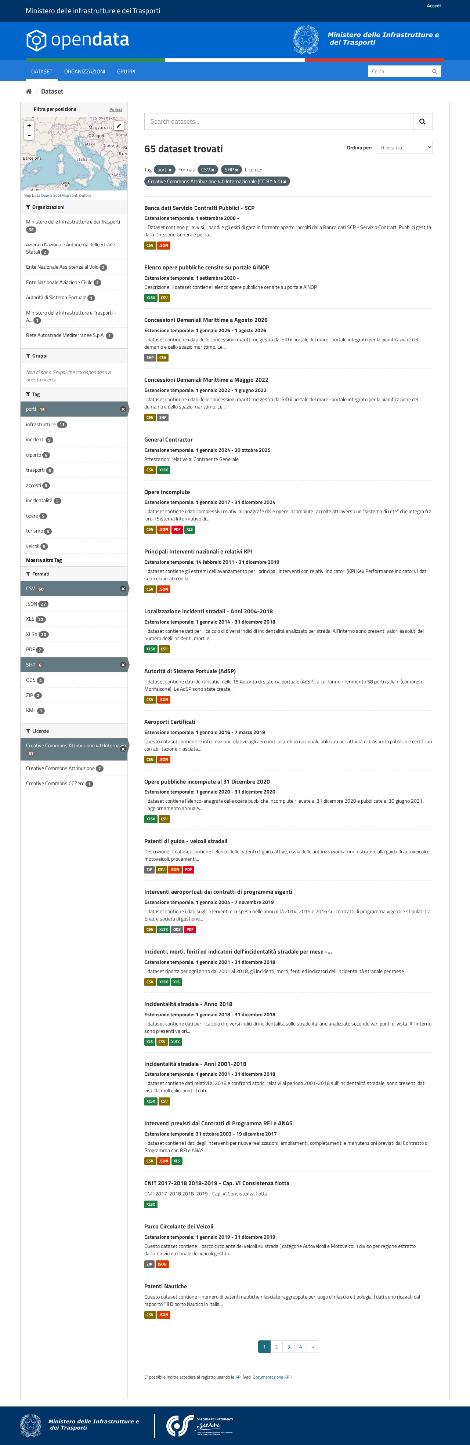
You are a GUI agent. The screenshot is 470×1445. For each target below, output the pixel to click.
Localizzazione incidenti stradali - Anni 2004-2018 (208, 611)
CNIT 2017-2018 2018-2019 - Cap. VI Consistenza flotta (216, 1183)
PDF (177, 529)
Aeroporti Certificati (169, 721)
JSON (163, 245)
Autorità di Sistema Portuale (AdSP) (190, 671)
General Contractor (168, 439)
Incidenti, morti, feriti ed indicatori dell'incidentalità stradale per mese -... (238, 951)
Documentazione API (271, 1377)
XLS (190, 529)
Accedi (434, 5)
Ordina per (358, 147)
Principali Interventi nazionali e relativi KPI (198, 551)
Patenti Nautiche (165, 1286)
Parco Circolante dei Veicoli (178, 1226)
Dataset (42, 71)
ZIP (149, 869)
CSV (150, 245)
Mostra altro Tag (44, 560)
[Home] (29, 91)
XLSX (151, 298)
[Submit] (434, 71)
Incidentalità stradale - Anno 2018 (188, 1003)
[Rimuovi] (170, 170)
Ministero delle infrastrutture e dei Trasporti (93, 10)
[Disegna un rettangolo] (119, 125)
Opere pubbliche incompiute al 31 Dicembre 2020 (207, 781)
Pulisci (115, 109)
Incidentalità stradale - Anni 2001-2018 (195, 1063)
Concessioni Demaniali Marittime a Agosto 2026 (206, 319)
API (238, 1377)
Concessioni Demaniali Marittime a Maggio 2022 (206, 379)
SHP (150, 357)
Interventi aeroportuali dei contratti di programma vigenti (218, 891)
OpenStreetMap (55, 195)
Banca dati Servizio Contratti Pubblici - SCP (199, 207)
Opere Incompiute (167, 491)
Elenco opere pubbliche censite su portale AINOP (206, 267)
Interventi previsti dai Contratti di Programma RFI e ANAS (218, 1123)
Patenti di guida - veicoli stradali (185, 840)
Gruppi (126, 71)
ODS (177, 929)
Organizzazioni (84, 71)
